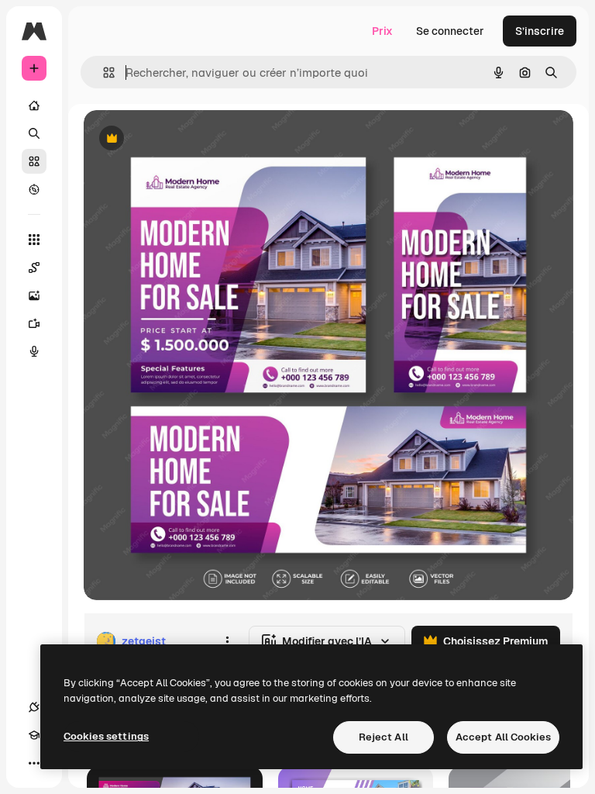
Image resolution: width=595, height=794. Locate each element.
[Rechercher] (34, 133)
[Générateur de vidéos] (34, 323)
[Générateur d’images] (34, 295)
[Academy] (34, 735)
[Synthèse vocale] (34, 351)
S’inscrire (539, 31)
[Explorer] (34, 189)
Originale (186, 139)
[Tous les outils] (34, 239)
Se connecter (450, 31)
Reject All (383, 737)
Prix (382, 31)
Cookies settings (106, 736)
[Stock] (34, 161)
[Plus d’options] (227, 641)
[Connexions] (34, 707)
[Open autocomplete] (102, 72)
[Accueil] (34, 105)
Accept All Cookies (503, 737)
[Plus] (34, 763)
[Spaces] (34, 267)
